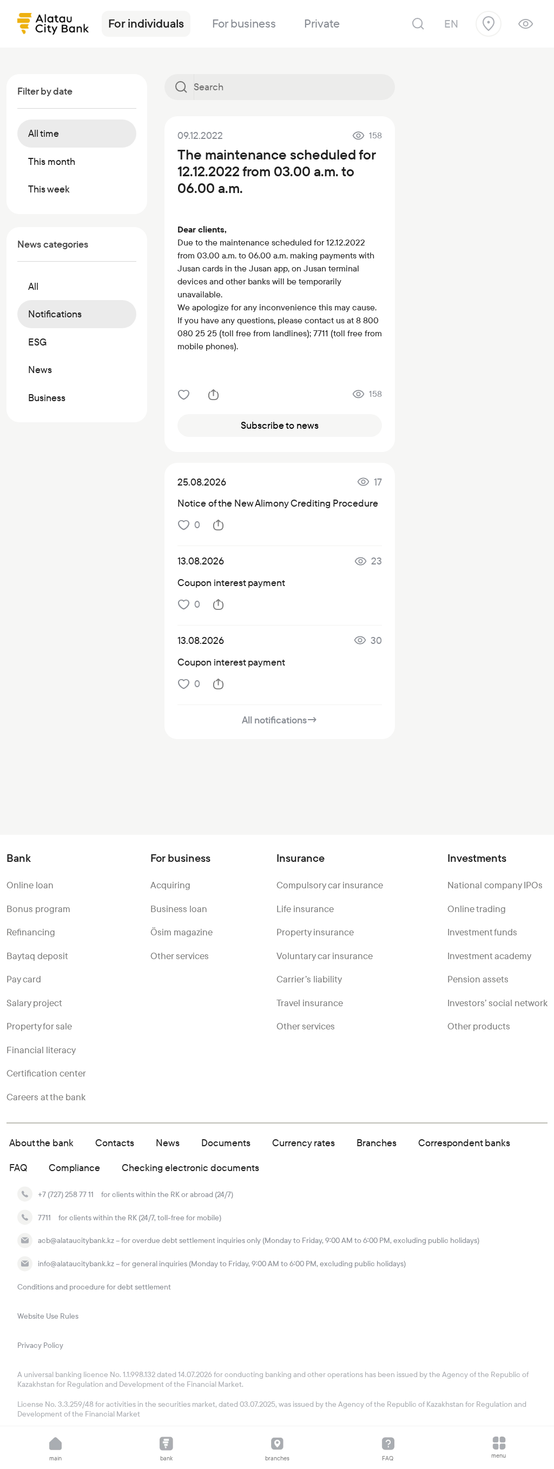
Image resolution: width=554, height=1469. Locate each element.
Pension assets (478, 979)
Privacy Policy (40, 1345)
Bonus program (38, 909)
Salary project (34, 1003)
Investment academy (489, 956)
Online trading (476, 909)
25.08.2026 (201, 482)
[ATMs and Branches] (489, 24)
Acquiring (170, 885)
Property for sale (39, 1026)
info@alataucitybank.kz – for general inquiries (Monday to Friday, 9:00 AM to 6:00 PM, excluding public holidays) (222, 1263)
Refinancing (30, 932)
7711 (44, 1217)
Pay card (23, 979)
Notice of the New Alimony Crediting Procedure (277, 503)
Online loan (30, 885)
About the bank (41, 1142)
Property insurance (315, 932)
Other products (478, 1026)
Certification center (46, 1073)
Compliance (74, 1167)
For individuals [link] (146, 23)
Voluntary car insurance (324, 956)
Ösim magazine (181, 932)
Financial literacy (41, 1050)
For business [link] (244, 23)
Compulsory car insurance (329, 885)
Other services (179, 956)
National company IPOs (495, 885)
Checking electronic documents (190, 1167)
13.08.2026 (200, 561)
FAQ (18, 1167)
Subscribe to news (280, 425)
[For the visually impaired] (526, 24)
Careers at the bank (45, 1097)
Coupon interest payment (231, 582)
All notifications (280, 720)
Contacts (114, 1142)
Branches (377, 1142)
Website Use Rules (47, 1316)
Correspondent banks (464, 1142)
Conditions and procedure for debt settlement (94, 1287)
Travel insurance (309, 1003)
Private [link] (322, 23)
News (168, 1142)
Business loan (178, 909)
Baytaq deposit (37, 956)
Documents (225, 1142)
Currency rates (303, 1142)
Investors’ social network (497, 1003)
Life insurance (305, 909)
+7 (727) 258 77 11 (66, 1194)
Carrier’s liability (309, 979)
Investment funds (482, 932)
